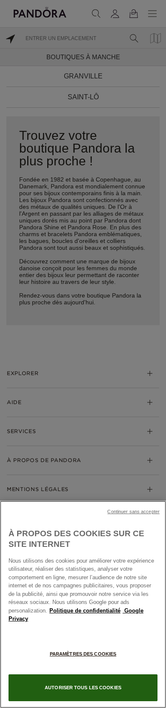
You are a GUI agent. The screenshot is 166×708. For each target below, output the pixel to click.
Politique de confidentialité (84, 610)
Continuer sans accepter (133, 511)
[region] (83, 604)
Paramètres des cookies (83, 653)
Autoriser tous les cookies (83, 687)
